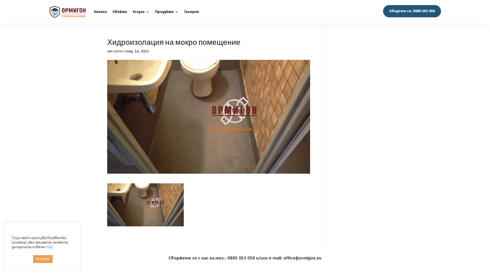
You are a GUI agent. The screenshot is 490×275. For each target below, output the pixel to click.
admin (118, 51)
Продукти (164, 11)
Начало (100, 11)
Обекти (120, 11)
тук (49, 246)
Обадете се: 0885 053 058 (412, 11)
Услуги (138, 11)
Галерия (191, 11)
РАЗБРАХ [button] (43, 259)
